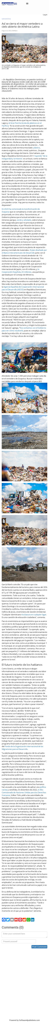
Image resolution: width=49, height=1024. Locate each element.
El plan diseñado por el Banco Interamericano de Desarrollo (24, 251)
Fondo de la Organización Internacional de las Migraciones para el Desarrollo (22, 747)
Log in (45, 15)
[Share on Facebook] (4, 919)
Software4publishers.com (29, 1020)
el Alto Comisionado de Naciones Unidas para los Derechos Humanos (24, 792)
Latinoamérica (6, 19)
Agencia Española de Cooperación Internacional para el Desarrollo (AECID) (23, 288)
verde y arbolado (24, 220)
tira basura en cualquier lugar (33, 614)
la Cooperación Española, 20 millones (20, 270)
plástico (36, 147)
